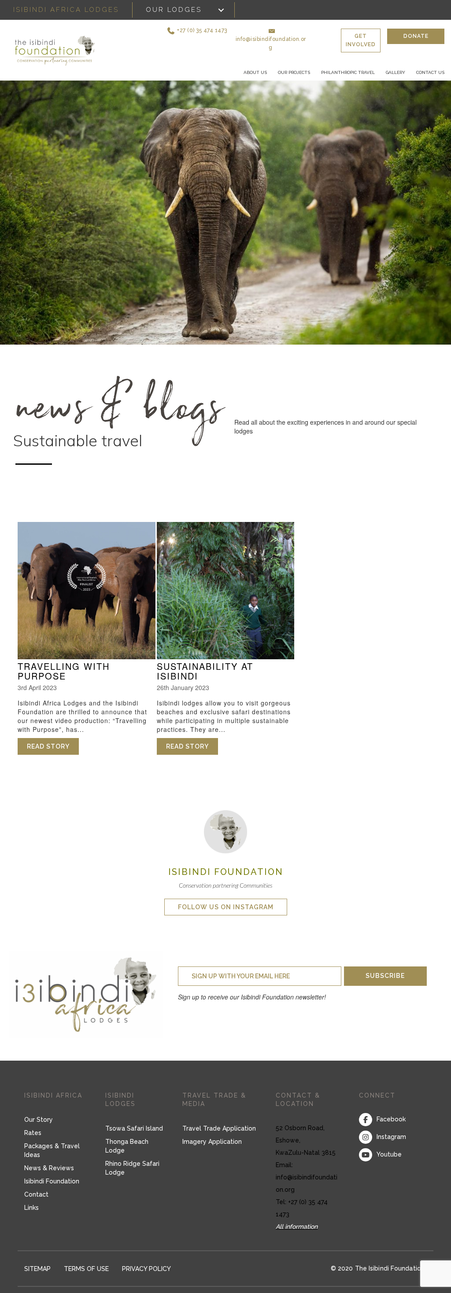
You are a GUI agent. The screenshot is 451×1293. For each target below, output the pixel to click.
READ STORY (53, 746)
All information (297, 1226)
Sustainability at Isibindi (205, 671)
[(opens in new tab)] (225, 830)
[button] (196, 30)
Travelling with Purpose (64, 671)
